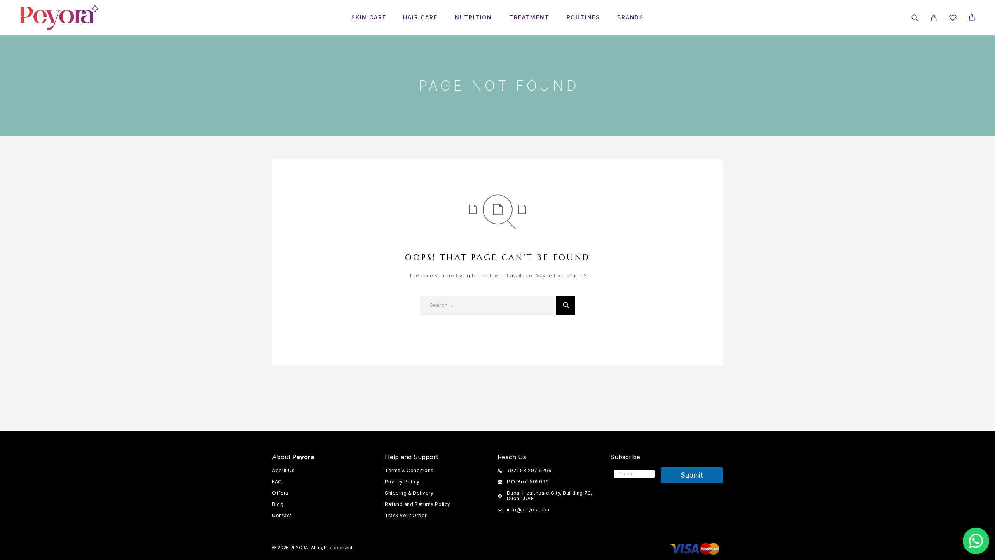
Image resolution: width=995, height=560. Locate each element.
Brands (630, 17)
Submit (692, 475)
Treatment (529, 17)
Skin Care (368, 17)
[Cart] (971, 18)
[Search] (914, 17)
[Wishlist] (952, 19)
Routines (583, 17)
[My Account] (933, 17)
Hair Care (420, 17)
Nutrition (473, 17)
